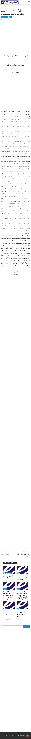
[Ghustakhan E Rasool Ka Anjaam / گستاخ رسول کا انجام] (22, 605)
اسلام (7, 17)
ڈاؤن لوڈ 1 (15, 272)
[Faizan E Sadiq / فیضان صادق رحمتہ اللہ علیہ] (9, 605)
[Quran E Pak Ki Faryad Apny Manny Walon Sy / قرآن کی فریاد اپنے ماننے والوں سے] (9, 586)
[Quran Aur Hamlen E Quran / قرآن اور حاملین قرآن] (22, 570)
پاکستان (10, 17)
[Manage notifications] (27, 735)
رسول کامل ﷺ (5, 554)
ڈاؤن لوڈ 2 (15, 274)
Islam (3, 17)
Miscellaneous (7, 573)
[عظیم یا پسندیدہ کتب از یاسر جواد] (9, 570)
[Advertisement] (15, 38)
